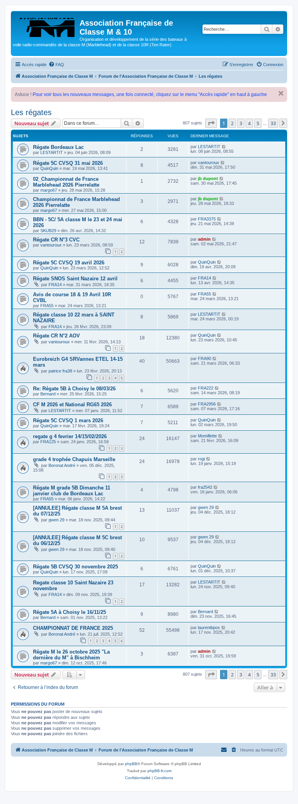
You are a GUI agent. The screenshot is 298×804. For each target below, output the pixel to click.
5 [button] (257, 123)
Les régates (31, 112)
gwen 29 (56, 519)
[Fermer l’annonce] (281, 93)
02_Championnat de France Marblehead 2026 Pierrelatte (66, 182)
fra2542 (205, 487)
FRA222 (205, 388)
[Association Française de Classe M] (46, 25)
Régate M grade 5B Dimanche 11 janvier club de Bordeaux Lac (71, 490)
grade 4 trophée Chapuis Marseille (74, 459)
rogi (201, 458)
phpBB (131, 764)
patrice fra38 (60, 371)
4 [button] (249, 123)
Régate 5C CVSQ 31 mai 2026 (68, 163)
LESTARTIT (51, 152)
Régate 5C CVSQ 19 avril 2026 (68, 263)
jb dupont (208, 178)
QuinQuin (49, 168)
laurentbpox (209, 627)
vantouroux (208, 162)
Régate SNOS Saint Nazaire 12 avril (75, 278)
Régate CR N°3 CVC (56, 240)
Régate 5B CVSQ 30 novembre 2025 (75, 567)
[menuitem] (56, 64)
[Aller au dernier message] (224, 146)
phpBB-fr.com (159, 771)
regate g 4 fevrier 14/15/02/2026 (70, 436)
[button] (211, 123)
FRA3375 (207, 219)
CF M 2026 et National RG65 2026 (72, 404)
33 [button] (273, 123)
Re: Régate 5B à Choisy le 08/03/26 (74, 389)
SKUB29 (48, 230)
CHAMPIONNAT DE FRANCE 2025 (73, 628)
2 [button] (232, 123)
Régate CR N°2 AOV (56, 336)
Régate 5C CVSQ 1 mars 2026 (68, 420)
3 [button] (240, 123)
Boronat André (62, 465)
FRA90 (204, 358)
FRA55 (47, 305)
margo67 (48, 190)
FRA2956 (207, 404)
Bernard (47, 394)
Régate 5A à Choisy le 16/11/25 (69, 612)
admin (204, 239)
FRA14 (55, 284)
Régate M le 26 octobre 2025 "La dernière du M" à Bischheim (71, 655)
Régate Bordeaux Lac (58, 147)
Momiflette (207, 435)
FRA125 (48, 441)
